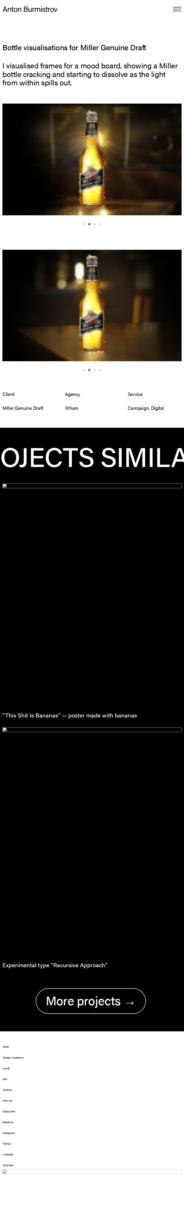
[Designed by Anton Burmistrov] (30, 9)
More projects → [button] (91, 1000)
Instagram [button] (9, 1133)
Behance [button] (8, 1122)
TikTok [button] (7, 1143)
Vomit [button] (6, 1068)
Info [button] (5, 1079)
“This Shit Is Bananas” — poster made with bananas (69, 715)
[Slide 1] (84, 224)
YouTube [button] (8, 1165)
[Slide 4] (100, 224)
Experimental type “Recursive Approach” (55, 965)
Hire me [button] (7, 1100)
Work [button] (6, 1047)
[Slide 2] (89, 224)
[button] (177, 9)
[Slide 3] (94, 224)
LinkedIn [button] (8, 1154)
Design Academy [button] (13, 1057)
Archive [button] (7, 1090)
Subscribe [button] (9, 1111)
